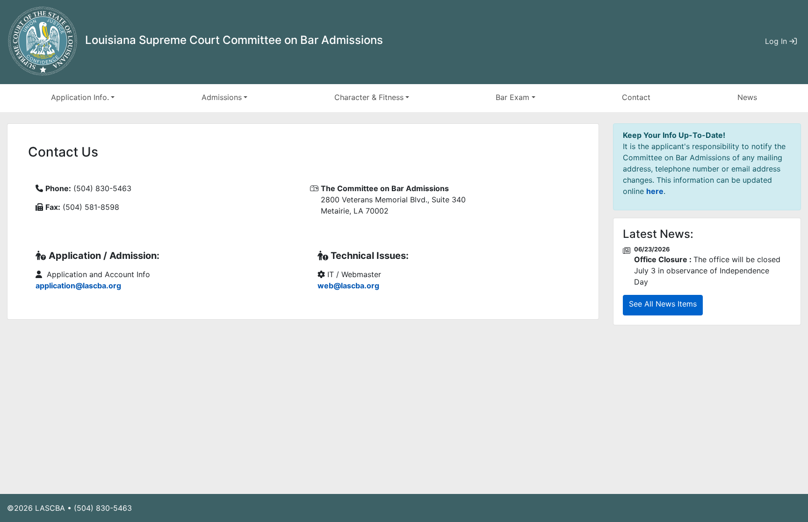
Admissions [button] (222, 97)
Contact (636, 97)
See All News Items (663, 303)
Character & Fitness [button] (369, 97)
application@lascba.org (78, 285)
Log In (777, 41)
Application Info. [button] (80, 97)
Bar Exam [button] (512, 97)
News (747, 97)
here (655, 191)
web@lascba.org (348, 285)
